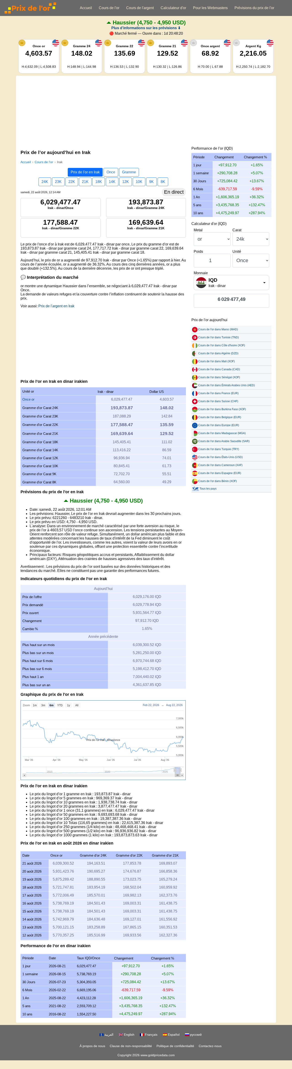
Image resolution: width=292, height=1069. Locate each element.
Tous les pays (208, 488)
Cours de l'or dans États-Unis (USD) (220, 457)
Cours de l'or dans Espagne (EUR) (219, 473)
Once (111, 172)
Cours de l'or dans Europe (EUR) (218, 425)
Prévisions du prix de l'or (254, 8)
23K (58, 182)
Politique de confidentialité (175, 1046)
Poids (198, 251)
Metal (198, 230)
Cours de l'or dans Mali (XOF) (216, 361)
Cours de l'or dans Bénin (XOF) (217, 481)
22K (71, 182)
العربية (108, 1034)
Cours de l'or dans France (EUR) (218, 393)
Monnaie (201, 273)
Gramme (129, 172)
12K (125, 182)
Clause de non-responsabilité (131, 1046)
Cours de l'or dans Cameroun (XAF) (220, 465)
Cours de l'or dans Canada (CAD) (219, 369)
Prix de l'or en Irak (85, 172)
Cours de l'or (109, 8)
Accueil (86, 8)
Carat (236, 230)
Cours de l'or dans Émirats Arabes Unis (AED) (226, 385)
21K (85, 182)
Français (150, 1034)
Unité (236, 251)
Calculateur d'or (173, 8)
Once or (28, 399)
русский (195, 1034)
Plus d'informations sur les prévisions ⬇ (146, 28)
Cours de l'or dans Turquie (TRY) (218, 449)
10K (139, 182)
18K (98, 182)
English (128, 1034)
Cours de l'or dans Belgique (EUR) (219, 417)
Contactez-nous (210, 1046)
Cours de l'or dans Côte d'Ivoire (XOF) (221, 345)
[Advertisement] (146, 112)
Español (173, 1034)
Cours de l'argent (140, 8)
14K (112, 182)
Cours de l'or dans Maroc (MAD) (218, 329)
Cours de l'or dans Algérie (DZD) (218, 353)
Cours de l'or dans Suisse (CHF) (218, 401)
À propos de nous (92, 1046)
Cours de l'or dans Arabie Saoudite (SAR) (224, 441)
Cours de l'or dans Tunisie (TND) (218, 337)
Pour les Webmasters (210, 8)
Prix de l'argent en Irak (56, 306)
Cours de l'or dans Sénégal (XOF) (219, 377)
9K (151, 182)
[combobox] (231, 282)
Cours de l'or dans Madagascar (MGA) (222, 433)
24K (45, 182)
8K (163, 182)
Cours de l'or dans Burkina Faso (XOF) (222, 409)
